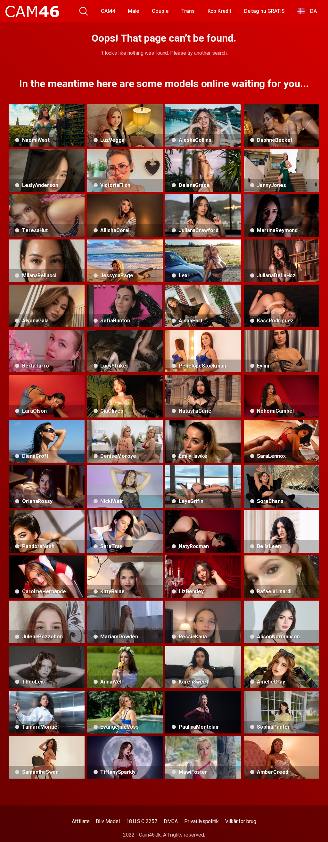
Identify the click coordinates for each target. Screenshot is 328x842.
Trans (188, 11)
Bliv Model (107, 821)
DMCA (171, 821)
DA (311, 11)
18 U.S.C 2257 (141, 821)
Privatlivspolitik (201, 821)
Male (133, 11)
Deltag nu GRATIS (264, 11)
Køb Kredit (219, 11)
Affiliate (80, 821)
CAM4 (108, 11)
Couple (160, 11)
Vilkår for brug (240, 821)
